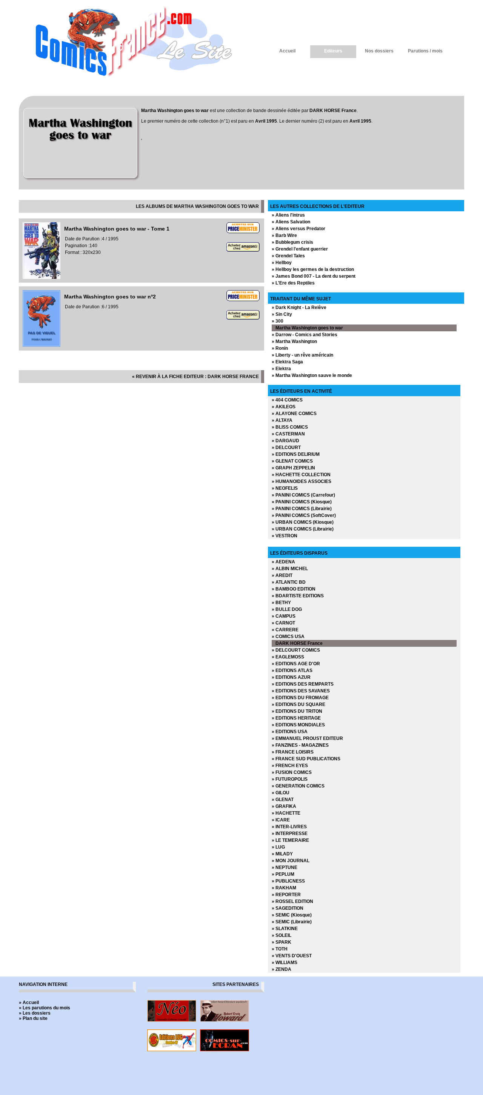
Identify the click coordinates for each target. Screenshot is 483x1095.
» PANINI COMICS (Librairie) (302, 508)
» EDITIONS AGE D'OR (296, 663)
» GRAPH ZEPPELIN (293, 468)
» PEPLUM (283, 874)
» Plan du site (33, 1018)
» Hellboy (282, 262)
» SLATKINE (285, 928)
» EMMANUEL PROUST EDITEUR (307, 738)
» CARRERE (285, 629)
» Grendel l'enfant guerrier (300, 249)
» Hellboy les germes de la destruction (313, 269)
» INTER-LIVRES (289, 826)
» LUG (278, 847)
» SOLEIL (281, 935)
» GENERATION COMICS (298, 786)
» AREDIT (282, 575)
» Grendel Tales (288, 255)
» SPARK (281, 942)
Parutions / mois (425, 51)
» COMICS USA (288, 636)
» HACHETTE (286, 813)
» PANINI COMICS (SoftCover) (304, 515)
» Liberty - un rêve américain (302, 355)
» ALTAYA (282, 420)
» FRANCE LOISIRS (293, 752)
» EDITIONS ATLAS (292, 670)
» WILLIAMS (284, 962)
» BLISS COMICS (290, 427)
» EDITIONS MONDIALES (298, 724)
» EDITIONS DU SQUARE (298, 704)
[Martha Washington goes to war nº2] (41, 345)
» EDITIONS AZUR (291, 677)
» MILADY (282, 854)
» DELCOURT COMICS (296, 650)
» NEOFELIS (285, 488)
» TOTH (280, 949)
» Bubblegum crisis (292, 242)
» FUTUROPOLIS (290, 779)
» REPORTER (286, 894)
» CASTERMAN (288, 434)
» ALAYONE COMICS (294, 413)
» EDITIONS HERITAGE (296, 718)
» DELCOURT (286, 447)
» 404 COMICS (287, 400)
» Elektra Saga (287, 361)
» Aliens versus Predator (298, 228)
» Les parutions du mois (44, 1007)
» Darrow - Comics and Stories (304, 334)
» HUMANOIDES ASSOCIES (301, 481)
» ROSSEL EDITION (292, 901)
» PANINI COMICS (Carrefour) (303, 495)
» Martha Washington (294, 341)
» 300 (277, 321)
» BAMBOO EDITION (293, 589)
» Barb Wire (284, 235)
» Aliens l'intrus (288, 215)
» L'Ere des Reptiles (293, 283)
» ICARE (281, 820)
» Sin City (282, 314)
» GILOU (280, 792)
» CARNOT (283, 623)
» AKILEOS (283, 406)
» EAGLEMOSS (288, 657)
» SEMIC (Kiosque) (292, 915)
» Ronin (280, 348)
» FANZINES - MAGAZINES (300, 745)
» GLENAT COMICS (292, 461)
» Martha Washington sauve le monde (312, 375)
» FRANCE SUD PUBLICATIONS (306, 758)
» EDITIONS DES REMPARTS (303, 684)
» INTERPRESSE (290, 833)
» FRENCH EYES (290, 765)
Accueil (287, 51)
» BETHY (281, 602)
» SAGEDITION (287, 908)
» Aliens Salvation (291, 222)
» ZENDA (281, 969)
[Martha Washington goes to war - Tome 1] (41, 277)
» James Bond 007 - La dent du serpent (313, 276)
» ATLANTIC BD (289, 582)
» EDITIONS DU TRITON (297, 711)
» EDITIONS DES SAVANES (301, 691)
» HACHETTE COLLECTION (301, 474)
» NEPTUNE (284, 867)
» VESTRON (284, 535)
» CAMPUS (283, 616)
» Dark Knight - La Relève (299, 307)
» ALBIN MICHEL (290, 568)
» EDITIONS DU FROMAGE (300, 697)
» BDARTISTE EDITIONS (298, 595)
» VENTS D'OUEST (292, 955)
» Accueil (29, 1002)
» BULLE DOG (287, 609)
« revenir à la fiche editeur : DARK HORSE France (195, 376)
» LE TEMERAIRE (290, 840)
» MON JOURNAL (290, 860)
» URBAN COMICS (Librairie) (303, 529)
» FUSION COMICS (292, 772)
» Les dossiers (35, 1013)
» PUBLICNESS (288, 881)
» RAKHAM (284, 887)
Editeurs (333, 51)
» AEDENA (283, 561)
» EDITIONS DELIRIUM (296, 454)
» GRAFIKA (284, 806)
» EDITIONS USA (290, 731)
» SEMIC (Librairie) (292, 921)
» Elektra (281, 368)
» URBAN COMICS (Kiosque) (303, 522)
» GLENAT (283, 799)
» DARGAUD (285, 440)
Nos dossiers (379, 51)
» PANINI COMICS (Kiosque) (302, 501)
